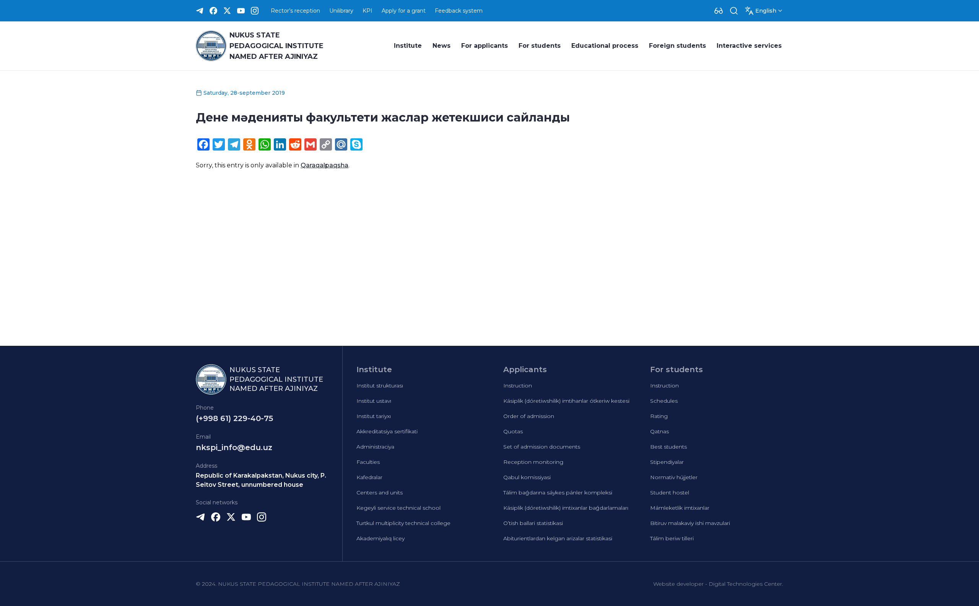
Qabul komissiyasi (527, 477)
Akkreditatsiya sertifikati (387, 431)
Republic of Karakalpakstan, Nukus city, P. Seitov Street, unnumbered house (261, 480)
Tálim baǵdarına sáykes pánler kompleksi (557, 492)
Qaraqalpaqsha (324, 165)
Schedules (664, 400)
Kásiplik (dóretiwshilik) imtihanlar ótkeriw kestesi (566, 400)
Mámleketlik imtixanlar (679, 507)
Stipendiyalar (667, 462)
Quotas (513, 431)
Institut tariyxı (373, 416)
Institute (408, 45)
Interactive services (749, 45)
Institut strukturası (379, 385)
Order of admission (528, 416)
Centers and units (379, 492)
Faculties (368, 462)
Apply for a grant (404, 10)
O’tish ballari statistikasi (533, 523)
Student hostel (669, 492)
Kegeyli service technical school (398, 507)
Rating (659, 416)
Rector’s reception (295, 10)
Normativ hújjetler (674, 477)
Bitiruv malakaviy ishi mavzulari (690, 523)
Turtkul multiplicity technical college (403, 523)
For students (540, 45)
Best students (668, 446)
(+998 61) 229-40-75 (234, 418)
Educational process (604, 45)
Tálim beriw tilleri (672, 538)
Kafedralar (369, 477)
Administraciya (375, 446)
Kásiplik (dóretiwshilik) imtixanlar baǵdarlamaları (565, 507)
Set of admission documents (541, 446)
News (441, 45)
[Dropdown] (718, 10)
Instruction (517, 385)
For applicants (484, 45)
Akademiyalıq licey (380, 538)
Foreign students (677, 45)
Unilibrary (341, 10)
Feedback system (459, 10)
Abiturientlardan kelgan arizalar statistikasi (557, 538)
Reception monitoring (533, 462)
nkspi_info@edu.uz (234, 447)
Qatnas (659, 431)
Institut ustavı (373, 400)
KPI (367, 10)
